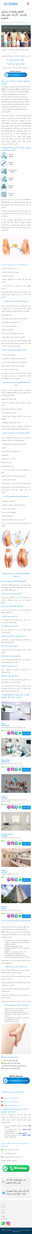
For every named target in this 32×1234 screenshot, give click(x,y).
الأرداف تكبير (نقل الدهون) (9, 22)
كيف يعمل (3, 1206)
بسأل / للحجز (26, 733)
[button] (28, 4)
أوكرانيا (2, 22)
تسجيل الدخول (4, 1218)
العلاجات (3, 1216)
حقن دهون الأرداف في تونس (11, 1098)
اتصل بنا (3, 1204)
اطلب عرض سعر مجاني (16, 60)
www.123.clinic (14, 1230)
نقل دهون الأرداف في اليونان (11, 1101)
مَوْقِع (28, 22)
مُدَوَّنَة (2, 1210)
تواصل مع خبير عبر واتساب (16, 64)
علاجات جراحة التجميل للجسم (21, 22)
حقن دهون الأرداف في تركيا (12, 1105)
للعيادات (3, 1212)
